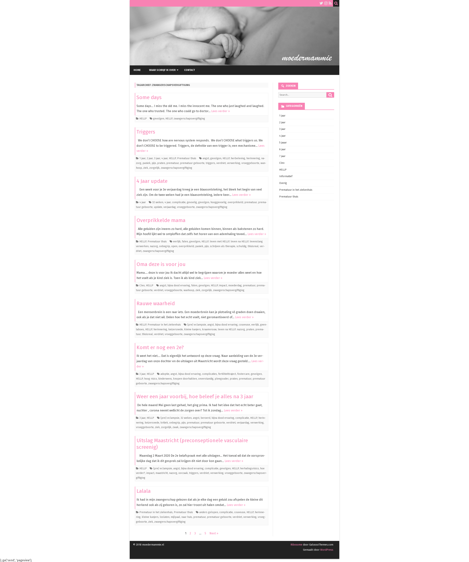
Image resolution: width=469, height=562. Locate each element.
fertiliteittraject (227, 374)
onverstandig (205, 378)
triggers (210, 163)
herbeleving (238, 158)
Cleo (142, 285)
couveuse (244, 324)
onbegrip (164, 246)
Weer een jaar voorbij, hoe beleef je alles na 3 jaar (194, 396)
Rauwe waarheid (155, 303)
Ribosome (296, 544)
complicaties (209, 374)
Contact (189, 70)
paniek (146, 163)
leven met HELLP (219, 241)
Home (137, 70)
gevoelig (192, 202)
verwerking (233, 163)
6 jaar (282, 149)
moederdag (235, 285)
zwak (175, 427)
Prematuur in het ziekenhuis (164, 324)
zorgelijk (154, 167)
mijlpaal (175, 517)
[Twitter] (321, 3)
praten (161, 163)
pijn (154, 163)
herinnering (253, 158)
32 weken (157, 202)
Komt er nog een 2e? (160, 347)
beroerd (205, 417)
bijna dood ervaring (178, 285)
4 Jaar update (151, 181)
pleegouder (221, 378)
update (158, 207)
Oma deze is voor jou (161, 264)
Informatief (285, 176)
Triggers (145, 132)
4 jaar (164, 158)
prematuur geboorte (192, 163)
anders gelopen (208, 512)
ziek (145, 167)
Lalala (143, 491)
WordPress (326, 549)
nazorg (154, 246)
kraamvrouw (209, 329)
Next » (213, 533)
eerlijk (177, 241)
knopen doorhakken (185, 378)
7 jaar (282, 156)
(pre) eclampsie (196, 324)
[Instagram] (326, 3)
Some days (149, 97)
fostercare (243, 374)
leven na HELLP (239, 241)
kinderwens (165, 378)
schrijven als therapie (222, 246)
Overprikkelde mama (160, 220)
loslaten (164, 517)
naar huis (186, 517)
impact (223, 285)
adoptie (164, 374)
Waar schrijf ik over (162, 70)
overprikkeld (235, 202)
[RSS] (330, 3)
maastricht (162, 473)
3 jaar (157, 158)
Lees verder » (220, 111)
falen (185, 241)
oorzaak (183, 473)
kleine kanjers (192, 329)
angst (206, 158)
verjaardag (169, 207)
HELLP (143, 118)
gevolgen (158, 118)
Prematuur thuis (186, 158)
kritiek (164, 422)
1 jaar (142, 158)
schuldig (241, 246)
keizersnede (175, 329)
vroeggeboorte (250, 163)
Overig (283, 183)
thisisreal (253, 246)
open (174, 246)
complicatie (179, 202)
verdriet (221, 163)
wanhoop (189, 290)
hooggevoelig (218, 202)
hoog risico (150, 378)
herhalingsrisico (249, 468)
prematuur (172, 163)
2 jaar (150, 158)
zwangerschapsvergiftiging (189, 118)
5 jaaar (283, 142)
